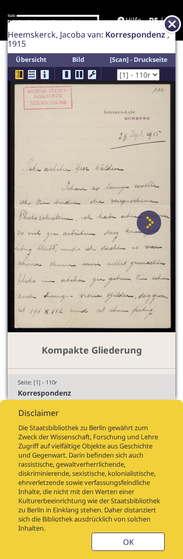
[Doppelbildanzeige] (79, 74)
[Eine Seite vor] (149, 223)
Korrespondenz (44, 393)
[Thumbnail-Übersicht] (32, 74)
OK (128, 542)
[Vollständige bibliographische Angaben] (45, 74)
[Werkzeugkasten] (92, 74)
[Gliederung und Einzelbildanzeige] (19, 74)
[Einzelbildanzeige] (67, 74)
